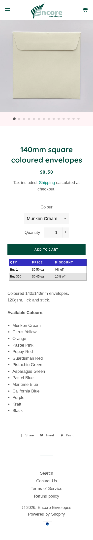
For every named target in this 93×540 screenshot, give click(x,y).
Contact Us (46, 481)
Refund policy (46, 496)
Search (46, 473)
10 (59, 118)
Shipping (47, 182)
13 (73, 118)
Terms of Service (46, 488)
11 (64, 118)
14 (78, 118)
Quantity (32, 232)
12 (68, 118)
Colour (46, 207)
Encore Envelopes (54, 507)
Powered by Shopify (46, 514)
